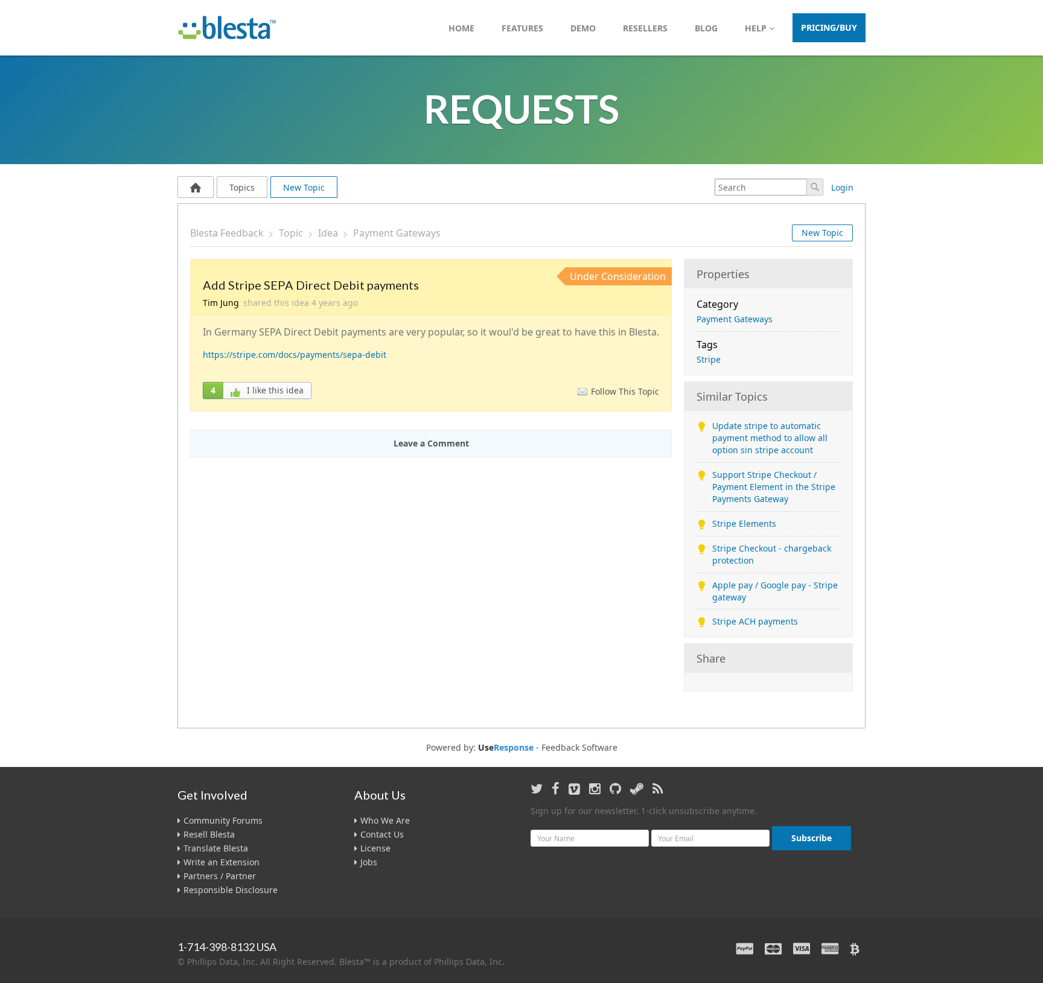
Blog (706, 28)
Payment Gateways (397, 233)
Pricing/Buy (829, 27)
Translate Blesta (215, 848)
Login (842, 187)
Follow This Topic (625, 391)
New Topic (304, 187)
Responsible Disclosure (230, 890)
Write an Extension (221, 862)
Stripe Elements (744, 523)
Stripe (709, 359)
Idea (328, 233)
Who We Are (385, 820)
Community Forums (223, 820)
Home (461, 28)
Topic (291, 233)
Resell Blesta (209, 834)
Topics (242, 187)
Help (757, 28)
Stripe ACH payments (755, 621)
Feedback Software (579, 747)
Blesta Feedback (227, 233)
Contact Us (382, 834)
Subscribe (811, 838)
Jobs (368, 862)
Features (522, 28)
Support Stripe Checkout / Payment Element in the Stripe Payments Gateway (773, 486)
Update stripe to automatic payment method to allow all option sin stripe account (770, 438)
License (375, 848)
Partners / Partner (219, 876)
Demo (583, 28)
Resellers (645, 28)
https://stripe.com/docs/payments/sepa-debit (294, 354)
